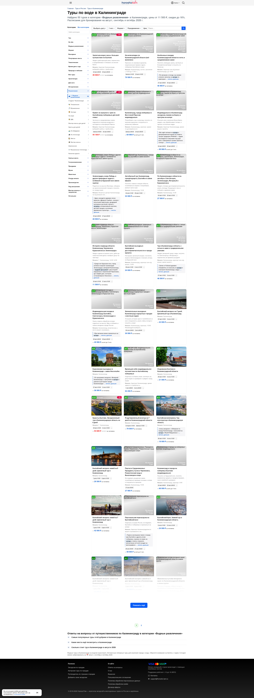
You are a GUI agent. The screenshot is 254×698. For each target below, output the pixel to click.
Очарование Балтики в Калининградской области (167, 370)
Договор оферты (114, 687)
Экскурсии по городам (76, 667)
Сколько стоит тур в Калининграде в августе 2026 (93, 647)
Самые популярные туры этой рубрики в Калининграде (96, 637)
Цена (145, 28)
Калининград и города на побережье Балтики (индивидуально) (167, 470)
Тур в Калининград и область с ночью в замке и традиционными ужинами (170, 248)
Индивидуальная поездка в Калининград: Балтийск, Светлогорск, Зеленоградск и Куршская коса (104, 314)
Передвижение (133, 28)
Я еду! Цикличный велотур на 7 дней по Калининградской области (138, 419)
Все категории (83, 27)
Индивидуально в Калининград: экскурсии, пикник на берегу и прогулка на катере (169, 115)
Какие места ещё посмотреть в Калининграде (91, 642)
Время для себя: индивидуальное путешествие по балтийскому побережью (138, 371)
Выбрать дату (99, 28)
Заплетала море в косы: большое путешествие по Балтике (106, 56)
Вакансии (111, 674)
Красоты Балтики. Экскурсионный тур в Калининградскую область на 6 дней (106, 420)
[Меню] (70, 2)
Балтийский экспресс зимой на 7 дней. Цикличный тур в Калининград (105, 519)
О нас (110, 671)
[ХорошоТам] (129, 2)
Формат (120, 28)
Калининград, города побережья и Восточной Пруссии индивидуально (138, 115)
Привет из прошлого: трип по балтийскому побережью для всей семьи (106, 115)
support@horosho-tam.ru (159, 679)
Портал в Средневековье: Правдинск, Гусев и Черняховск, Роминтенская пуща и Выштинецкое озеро (137, 471)
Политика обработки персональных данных (124, 681)
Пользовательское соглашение (119, 677)
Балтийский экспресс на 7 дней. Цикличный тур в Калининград (169, 312)
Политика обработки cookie (118, 684)
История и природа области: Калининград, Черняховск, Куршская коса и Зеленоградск (104, 248)
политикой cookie (19, 694)
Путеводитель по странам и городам (81, 674)
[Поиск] (183, 2)
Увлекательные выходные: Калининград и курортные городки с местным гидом (138, 313)
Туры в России (80, 8)
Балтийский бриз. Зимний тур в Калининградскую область (169, 518)
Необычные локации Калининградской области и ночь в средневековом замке (171, 57)
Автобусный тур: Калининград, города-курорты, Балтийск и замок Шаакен (138, 178)
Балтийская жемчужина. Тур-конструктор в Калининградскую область (170, 420)
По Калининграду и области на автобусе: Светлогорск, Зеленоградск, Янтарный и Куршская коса (169, 179)
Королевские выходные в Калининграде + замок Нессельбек (106, 370)
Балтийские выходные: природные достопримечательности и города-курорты (138, 249)
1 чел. (111, 28)
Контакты (154, 675)
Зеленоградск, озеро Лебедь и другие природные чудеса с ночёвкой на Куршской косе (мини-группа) (106, 179)
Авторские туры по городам (78, 671)
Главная (70, 8)
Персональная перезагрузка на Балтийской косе (137, 518)
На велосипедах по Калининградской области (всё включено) (137, 57)
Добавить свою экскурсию (77, 677)
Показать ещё (139, 605)
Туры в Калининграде (95, 8)
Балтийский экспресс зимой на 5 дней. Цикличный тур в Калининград (105, 470)
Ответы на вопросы (115, 667)
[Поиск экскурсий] (184, 28)
